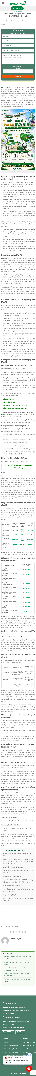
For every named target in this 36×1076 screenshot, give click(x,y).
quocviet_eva (27, 21)
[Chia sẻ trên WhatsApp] (10, 932)
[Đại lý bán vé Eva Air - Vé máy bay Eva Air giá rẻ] (18, 3)
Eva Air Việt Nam (18, 11)
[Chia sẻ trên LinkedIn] (25, 932)
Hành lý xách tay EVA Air (10, 1049)
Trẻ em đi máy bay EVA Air (11, 1052)
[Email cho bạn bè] (19, 932)
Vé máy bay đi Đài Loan (29, 1042)
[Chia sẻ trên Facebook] (13, 932)
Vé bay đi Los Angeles (28, 1049)
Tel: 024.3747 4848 (8, 1014)
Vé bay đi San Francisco (29, 1052)
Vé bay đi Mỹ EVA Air (28, 1045)
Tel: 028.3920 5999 (8, 1024)
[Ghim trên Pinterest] (22, 932)
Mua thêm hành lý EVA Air (11, 1045)
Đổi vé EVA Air (8, 1042)
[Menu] (3, 3)
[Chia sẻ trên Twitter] (16, 932)
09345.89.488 (19, 1027)
